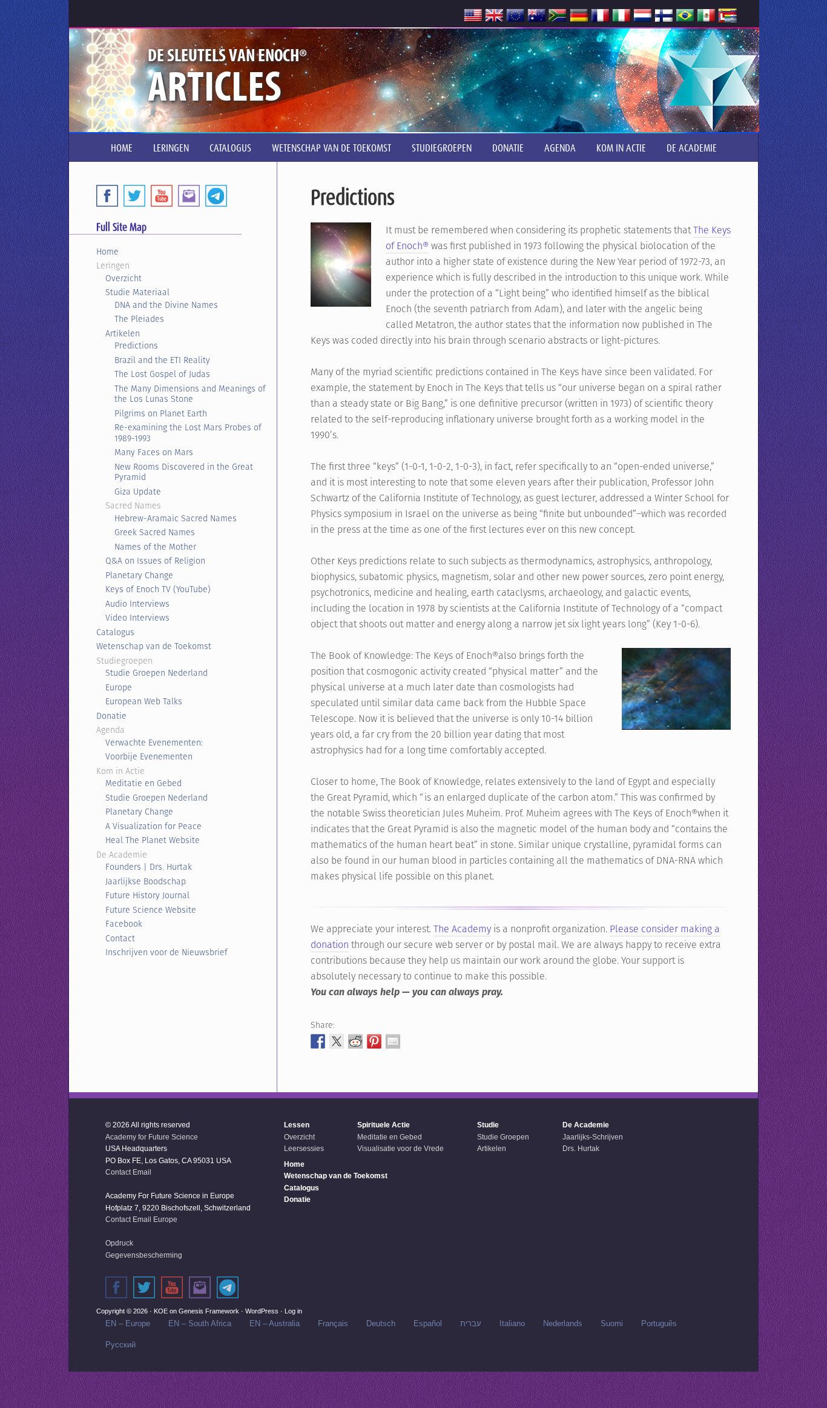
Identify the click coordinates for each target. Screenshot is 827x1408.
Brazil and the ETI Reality (162, 360)
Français (333, 1323)
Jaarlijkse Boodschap (145, 881)
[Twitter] (134, 196)
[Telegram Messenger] (216, 196)
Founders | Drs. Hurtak (148, 867)
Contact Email (128, 1172)
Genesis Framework (209, 1311)
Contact (120, 938)
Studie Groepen (503, 1137)
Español (428, 1323)
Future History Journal (147, 895)
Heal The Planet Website (152, 840)
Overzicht (123, 278)
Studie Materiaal (137, 292)
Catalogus (115, 632)
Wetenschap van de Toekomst (153, 646)
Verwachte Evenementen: (154, 742)
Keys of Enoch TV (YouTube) (158, 589)
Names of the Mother (155, 547)
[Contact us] (189, 196)
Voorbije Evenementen (149, 756)
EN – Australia (274, 1323)
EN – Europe (127, 1323)
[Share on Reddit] (355, 1041)
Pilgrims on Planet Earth (160, 413)
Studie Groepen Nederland (156, 673)
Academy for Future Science (151, 1137)
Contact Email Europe (141, 1219)
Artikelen (122, 333)
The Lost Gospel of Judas (162, 374)
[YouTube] (162, 196)
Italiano (512, 1323)
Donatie (111, 716)
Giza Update (137, 491)
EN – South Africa (199, 1323)
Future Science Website (150, 910)
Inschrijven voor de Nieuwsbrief (166, 952)
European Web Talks (143, 701)
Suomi (612, 1323)
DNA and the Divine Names (166, 305)
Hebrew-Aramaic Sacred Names (175, 518)
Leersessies (304, 1148)
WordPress (261, 1311)
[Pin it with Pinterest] (374, 1041)
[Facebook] (107, 196)
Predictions (136, 345)
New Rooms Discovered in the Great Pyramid (183, 472)
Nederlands (562, 1323)
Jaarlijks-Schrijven (592, 1137)
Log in (293, 1311)
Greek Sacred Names (154, 532)
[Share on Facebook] (318, 1041)
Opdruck (119, 1243)
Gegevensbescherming (143, 1255)
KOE (161, 1311)
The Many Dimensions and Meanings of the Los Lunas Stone (190, 393)
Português (659, 1323)
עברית (470, 1323)
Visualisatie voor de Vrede (400, 1148)
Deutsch (380, 1323)
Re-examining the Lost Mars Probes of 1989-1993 (188, 432)
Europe (118, 687)
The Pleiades (139, 319)
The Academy (462, 929)
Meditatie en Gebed (143, 783)
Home (107, 251)
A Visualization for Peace (153, 826)
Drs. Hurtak (580, 1148)
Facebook (123, 924)
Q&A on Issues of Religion (155, 561)
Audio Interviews (137, 604)
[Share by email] (393, 1041)
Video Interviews (137, 618)
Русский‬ (120, 1344)
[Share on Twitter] (336, 1041)
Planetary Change (139, 575)
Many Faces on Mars (153, 452)
